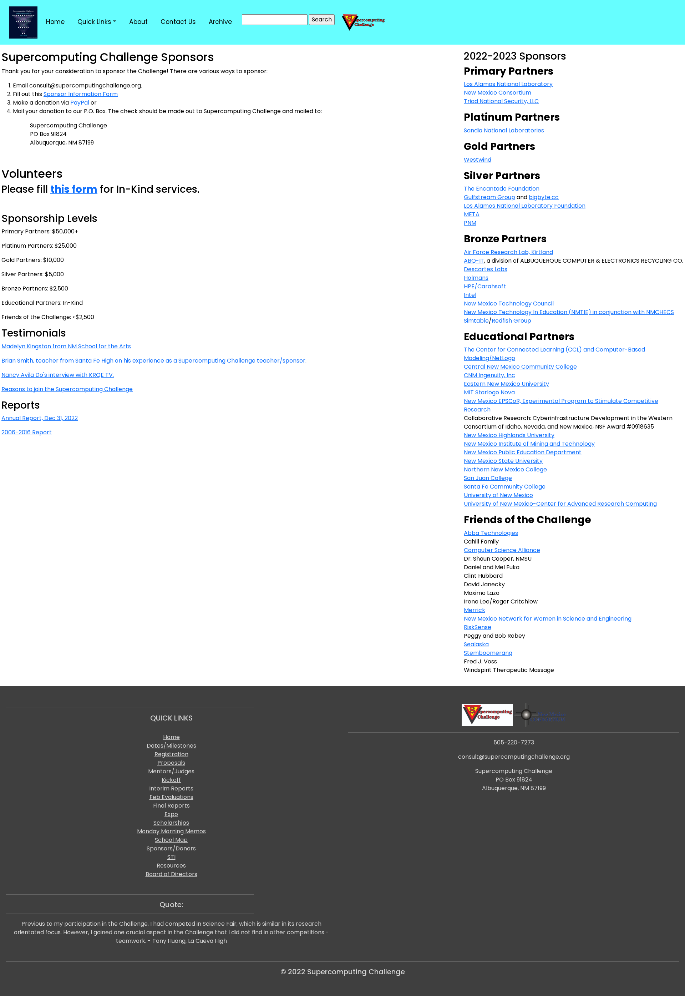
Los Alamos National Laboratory (508, 84)
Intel (470, 295)
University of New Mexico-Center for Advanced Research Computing (560, 504)
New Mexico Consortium (497, 93)
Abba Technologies (491, 533)
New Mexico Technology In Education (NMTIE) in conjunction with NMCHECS (569, 312)
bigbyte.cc (544, 197)
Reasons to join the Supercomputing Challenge (67, 389)
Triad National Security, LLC (501, 101)
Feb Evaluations (171, 797)
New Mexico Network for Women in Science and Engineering (547, 619)
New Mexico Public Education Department (523, 452)
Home (171, 737)
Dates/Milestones (171, 746)
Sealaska (476, 644)
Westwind (477, 160)
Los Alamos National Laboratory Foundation (524, 206)
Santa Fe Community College (505, 486)
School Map (171, 840)
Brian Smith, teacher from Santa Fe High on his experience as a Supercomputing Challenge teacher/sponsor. (153, 361)
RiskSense (477, 627)
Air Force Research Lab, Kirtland (508, 252)
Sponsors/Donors (171, 848)
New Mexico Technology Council (509, 303)
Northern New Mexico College (505, 469)
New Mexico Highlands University (509, 435)
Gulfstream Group (489, 197)
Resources (171, 865)
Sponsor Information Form (81, 94)
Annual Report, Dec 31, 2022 (39, 418)
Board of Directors (171, 874)
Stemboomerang (488, 653)
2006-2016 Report (26, 432)
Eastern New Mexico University (506, 384)
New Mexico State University (503, 461)
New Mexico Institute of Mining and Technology (529, 444)
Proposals (171, 763)
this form (73, 189)
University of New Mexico (498, 495)
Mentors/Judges (171, 771)
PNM (470, 223)
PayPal (79, 102)
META (472, 214)
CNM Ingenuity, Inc (489, 375)
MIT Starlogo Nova (489, 392)
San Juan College (488, 478)
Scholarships (171, 823)
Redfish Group (511, 321)
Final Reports (171, 806)
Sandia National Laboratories (504, 130)
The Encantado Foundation (501, 188)
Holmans (476, 278)
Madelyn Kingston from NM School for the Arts (66, 346)
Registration (171, 754)
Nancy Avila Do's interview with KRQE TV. (57, 375)
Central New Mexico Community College (520, 367)
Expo (171, 814)
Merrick (474, 610)
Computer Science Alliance (502, 550)
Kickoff (171, 780)
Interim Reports (171, 788)
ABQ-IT (474, 261)
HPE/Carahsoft (485, 286)
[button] (97, 21)
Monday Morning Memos (171, 831)
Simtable (476, 321)
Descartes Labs (485, 269)
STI (171, 857)
